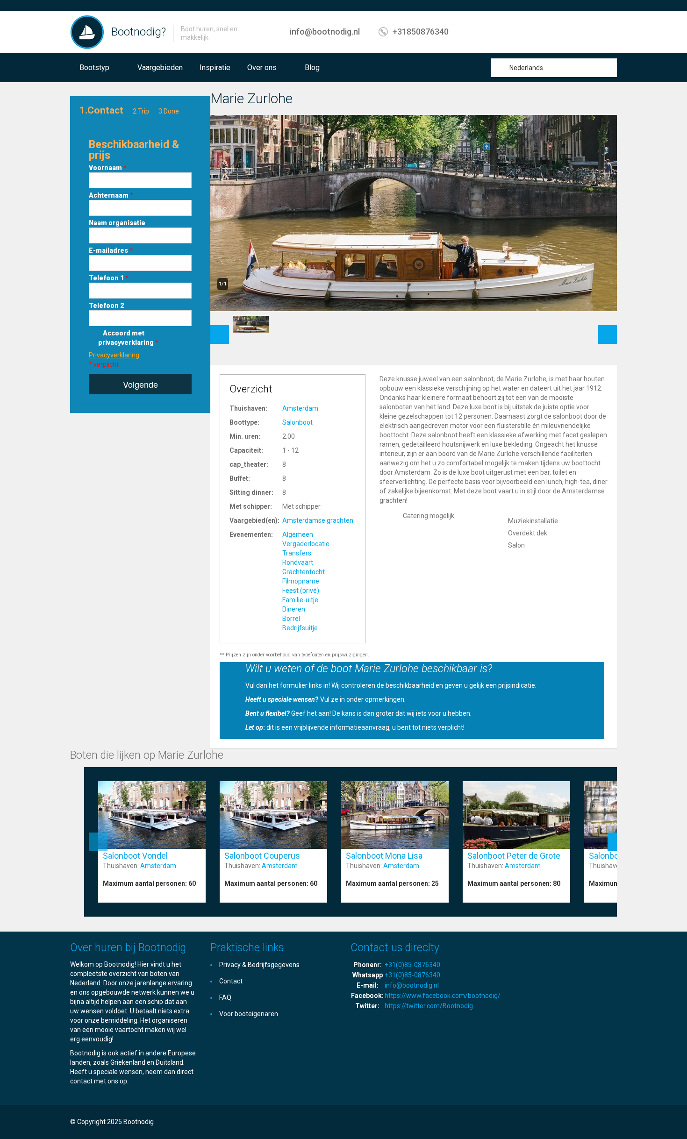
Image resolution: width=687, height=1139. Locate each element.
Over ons (262, 67)
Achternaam (111, 195)
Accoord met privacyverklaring (128, 337)
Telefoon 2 (106, 305)
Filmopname (300, 581)
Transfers (296, 553)
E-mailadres (111, 250)
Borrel (291, 618)
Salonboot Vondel (135, 856)
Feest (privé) (300, 590)
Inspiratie (215, 67)
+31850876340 (421, 31)
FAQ (225, 997)
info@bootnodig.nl (325, 31)
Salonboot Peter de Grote (513, 856)
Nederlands (526, 67)
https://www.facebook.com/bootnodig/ (443, 995)
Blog (312, 67)
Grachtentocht (303, 572)
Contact (231, 981)
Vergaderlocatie (305, 544)
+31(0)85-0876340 (412, 964)
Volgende (140, 384)
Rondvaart (297, 562)
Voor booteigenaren (248, 1014)
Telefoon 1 (109, 278)
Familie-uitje (300, 600)
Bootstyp (94, 67)
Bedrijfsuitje (300, 628)
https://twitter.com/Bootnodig (429, 1006)
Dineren (293, 609)
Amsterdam (300, 408)
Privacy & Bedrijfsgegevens (259, 964)
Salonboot (297, 422)
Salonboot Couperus (262, 856)
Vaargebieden (160, 67)
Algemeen (297, 534)
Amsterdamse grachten (317, 520)
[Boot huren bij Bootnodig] (87, 32)
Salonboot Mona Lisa (384, 856)
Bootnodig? (138, 31)
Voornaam (108, 167)
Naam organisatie (117, 223)
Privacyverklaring (114, 355)
